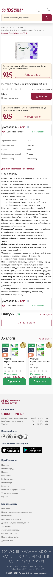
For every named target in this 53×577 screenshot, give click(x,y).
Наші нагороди (8, 468)
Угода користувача (9, 493)
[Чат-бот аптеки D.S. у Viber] (26, 437)
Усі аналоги (44, 339)
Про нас (5, 465)
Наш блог (5, 509)
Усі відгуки (45, 314)
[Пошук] (47, 17)
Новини (4, 472)
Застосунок (6, 526)
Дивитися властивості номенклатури (18, 169)
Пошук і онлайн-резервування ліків (16, 512)
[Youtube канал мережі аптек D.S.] (15, 437)
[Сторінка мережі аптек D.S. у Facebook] (4, 437)
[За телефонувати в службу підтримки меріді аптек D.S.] (38, 11)
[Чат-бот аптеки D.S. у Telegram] (20, 437)
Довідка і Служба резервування (15, 523)
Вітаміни (19, 27)
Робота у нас (7, 479)
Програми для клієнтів (11, 519)
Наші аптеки (6, 516)
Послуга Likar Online (10, 537)
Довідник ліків (7, 540)
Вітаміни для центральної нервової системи (21, 30)
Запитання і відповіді (10, 530)
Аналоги (43, 96)
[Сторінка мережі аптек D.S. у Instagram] (9, 437)
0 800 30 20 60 (12, 413)
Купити (15, 382)
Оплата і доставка (9, 533)
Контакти (5, 486)
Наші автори (6, 483)
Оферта (5, 497)
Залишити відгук (26, 323)
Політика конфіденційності (13, 490)
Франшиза (6, 476)
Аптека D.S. (6, 27)
